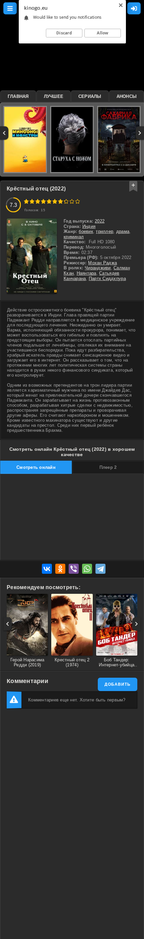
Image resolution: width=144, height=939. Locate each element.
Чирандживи (98, 267)
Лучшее (54, 96)
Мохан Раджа (102, 262)
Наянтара (86, 273)
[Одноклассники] (60, 569)
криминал (74, 236)
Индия (88, 226)
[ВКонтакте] (47, 569)
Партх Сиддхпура (107, 278)
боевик (86, 231)
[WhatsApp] (87, 569)
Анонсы (127, 96)
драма (122, 231)
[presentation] (4, 133)
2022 (99, 221)
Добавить (117, 684)
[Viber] (74, 569)
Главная (18, 96)
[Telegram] (100, 569)
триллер (104, 231)
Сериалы (89, 96)
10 (77, 201)
